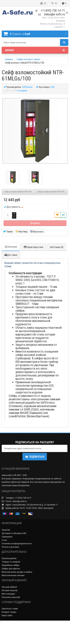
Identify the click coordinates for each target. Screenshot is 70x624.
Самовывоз (7, 536)
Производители (9, 558)
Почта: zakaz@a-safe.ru (16, 501)
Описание (12, 246)
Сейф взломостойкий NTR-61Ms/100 (19, 191)
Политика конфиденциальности (17, 543)
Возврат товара (9, 612)
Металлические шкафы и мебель (17, 571)
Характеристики (35, 247)
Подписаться (36, 456)
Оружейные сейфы (10, 565)
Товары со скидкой (11, 561)
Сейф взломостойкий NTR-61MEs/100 (52, 191)
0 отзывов (22, 90)
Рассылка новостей (11, 597)
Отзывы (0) (57, 247)
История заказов (10, 590)
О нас (4, 540)
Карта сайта (7, 615)
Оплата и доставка (10, 546)
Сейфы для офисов (11, 568)
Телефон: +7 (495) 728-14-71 (18, 497)
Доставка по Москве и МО (14, 533)
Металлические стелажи (13, 575)
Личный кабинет (9, 586)
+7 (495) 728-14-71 (52, 10)
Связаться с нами (10, 608)
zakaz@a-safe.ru (54, 14)
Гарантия (6, 529)
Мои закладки (8, 593)
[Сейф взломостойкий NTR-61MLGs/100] (35, 130)
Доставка (12, 254)
